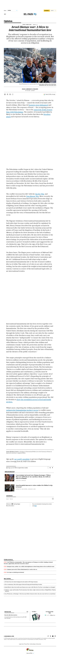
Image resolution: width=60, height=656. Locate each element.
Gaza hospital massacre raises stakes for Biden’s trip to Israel (34, 486)
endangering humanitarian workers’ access (22, 410)
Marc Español (24, 489)
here (35, 505)
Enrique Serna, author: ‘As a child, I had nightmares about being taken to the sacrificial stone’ (30, 566)
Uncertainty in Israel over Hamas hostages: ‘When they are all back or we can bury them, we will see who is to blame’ (33, 477)
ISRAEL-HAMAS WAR (27, 24)
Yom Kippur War (32, 196)
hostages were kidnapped (38, 105)
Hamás (11, 499)
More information (10, 505)
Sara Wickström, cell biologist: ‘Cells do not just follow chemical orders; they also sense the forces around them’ (30, 593)
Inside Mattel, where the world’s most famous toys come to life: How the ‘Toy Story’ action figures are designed (30, 587)
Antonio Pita (18, 489)
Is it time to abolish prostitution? (15, 572)
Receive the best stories (10, 615)
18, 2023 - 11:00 (30, 90)
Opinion (8, 21)
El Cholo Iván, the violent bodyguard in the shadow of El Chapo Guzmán (21, 581)
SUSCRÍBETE (46, 10)
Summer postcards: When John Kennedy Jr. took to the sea (22, 569)
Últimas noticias (8, 559)
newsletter (7, 611)
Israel (7, 499)
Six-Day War (39, 194)
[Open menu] (5, 14)
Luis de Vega (18, 480)
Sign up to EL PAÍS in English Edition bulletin (18, 467)
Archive (34, 611)
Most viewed (7, 578)
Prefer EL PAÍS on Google (50, 94)
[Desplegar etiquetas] (53, 499)
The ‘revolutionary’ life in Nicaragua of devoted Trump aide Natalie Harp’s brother (23, 584)
